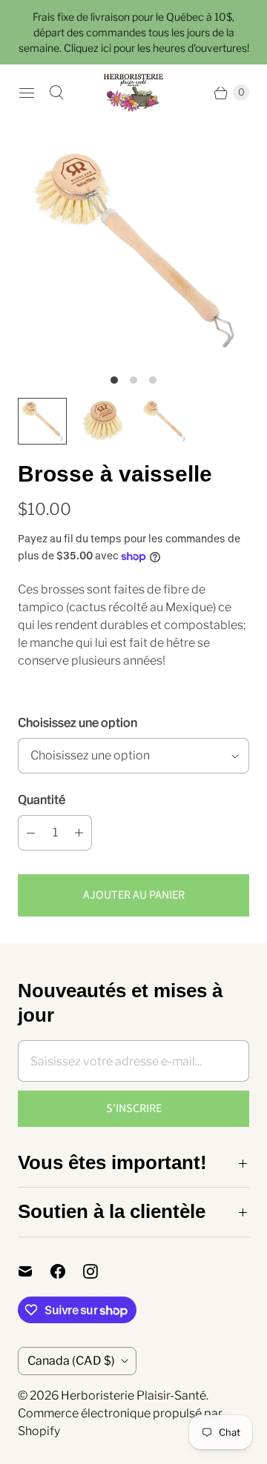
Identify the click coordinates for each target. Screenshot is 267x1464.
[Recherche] (56, 92)
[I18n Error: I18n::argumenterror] (42, 421)
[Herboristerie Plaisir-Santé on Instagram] (99, 1271)
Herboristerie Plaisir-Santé (133, 1395)
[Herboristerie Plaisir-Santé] (133, 92)
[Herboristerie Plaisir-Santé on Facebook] (66, 1271)
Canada (71, 1361)
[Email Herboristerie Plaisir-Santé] (34, 1271)
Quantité (41, 800)
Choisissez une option (77, 723)
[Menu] (27, 92)
